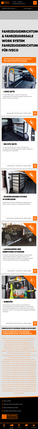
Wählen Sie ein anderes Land (13, 404)
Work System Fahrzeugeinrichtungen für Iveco (18, 59)
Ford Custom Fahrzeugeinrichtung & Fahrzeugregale (19, 382)
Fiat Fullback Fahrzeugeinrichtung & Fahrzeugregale (19, 364)
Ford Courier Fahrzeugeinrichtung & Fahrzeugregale (19, 384)
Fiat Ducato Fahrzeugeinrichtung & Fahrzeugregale (18, 372)
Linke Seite (9, 92)
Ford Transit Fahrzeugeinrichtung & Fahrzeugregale (18, 378)
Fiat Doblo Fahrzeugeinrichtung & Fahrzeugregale (19, 370)
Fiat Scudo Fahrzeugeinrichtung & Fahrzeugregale (19, 374)
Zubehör (8, 302)
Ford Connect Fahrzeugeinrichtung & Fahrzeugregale (19, 380)
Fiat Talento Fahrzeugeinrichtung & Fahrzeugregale (18, 368)
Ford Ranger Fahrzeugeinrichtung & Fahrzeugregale (18, 376)
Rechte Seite (10, 144)
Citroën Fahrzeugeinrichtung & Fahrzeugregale (17, 338)
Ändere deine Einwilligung (12, 411)
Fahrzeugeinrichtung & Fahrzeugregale (15, 61)
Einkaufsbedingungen (11, 407)
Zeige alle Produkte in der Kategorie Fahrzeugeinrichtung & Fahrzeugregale (17, 332)
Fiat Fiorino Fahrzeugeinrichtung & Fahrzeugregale (19, 366)
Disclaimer (7, 401)
